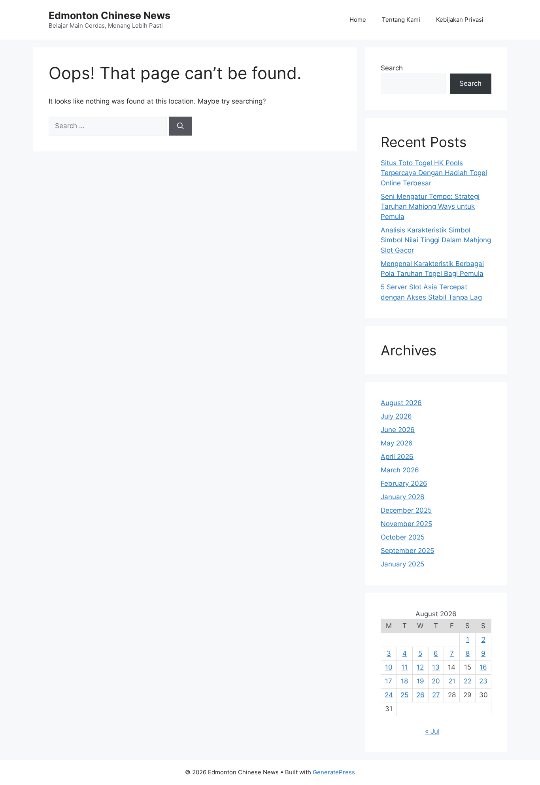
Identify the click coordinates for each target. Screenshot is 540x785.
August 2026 (401, 403)
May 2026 (397, 443)
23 (483, 681)
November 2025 (406, 524)
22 (468, 681)
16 (483, 667)
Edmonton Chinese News (109, 15)
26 (420, 695)
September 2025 (407, 551)
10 (389, 667)
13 (436, 667)
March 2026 (400, 470)
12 (420, 667)
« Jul (432, 731)
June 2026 (398, 430)
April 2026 (397, 456)
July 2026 (396, 416)
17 (388, 681)
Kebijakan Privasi (459, 19)
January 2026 (403, 497)
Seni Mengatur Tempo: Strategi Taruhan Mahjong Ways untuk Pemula (430, 206)
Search (392, 68)
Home (357, 19)
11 (404, 667)
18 (404, 681)
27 (436, 695)
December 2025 (406, 510)
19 (420, 681)
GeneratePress (334, 772)
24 (389, 695)
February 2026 (404, 483)
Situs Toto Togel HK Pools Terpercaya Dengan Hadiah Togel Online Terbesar (434, 173)
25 (404, 695)
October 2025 (403, 537)
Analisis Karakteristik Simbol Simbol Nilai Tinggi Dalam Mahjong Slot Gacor (436, 240)
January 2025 (402, 564)
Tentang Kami (401, 19)
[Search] (180, 126)
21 (451, 681)
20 (436, 681)
